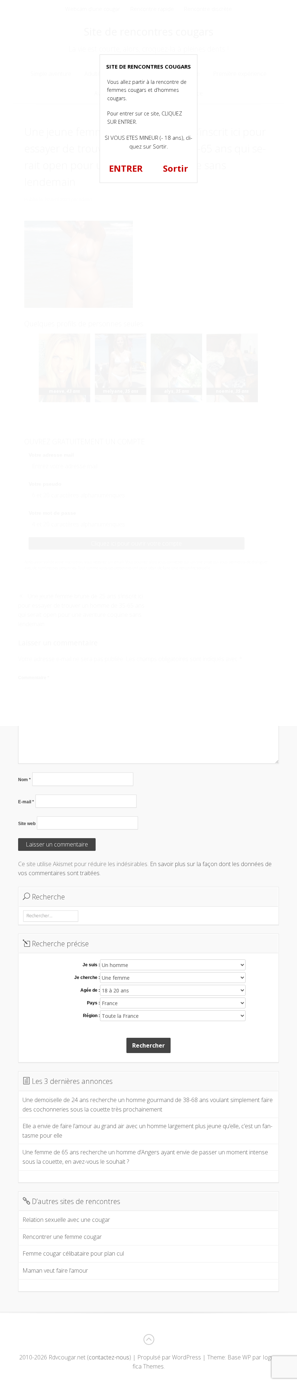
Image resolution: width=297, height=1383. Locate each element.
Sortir (175, 168)
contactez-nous (109, 1357)
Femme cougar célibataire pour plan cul (73, 1253)
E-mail (26, 801)
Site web (26, 823)
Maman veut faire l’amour (55, 1270)
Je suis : (91, 964)
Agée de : (90, 990)
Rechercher (148, 1045)
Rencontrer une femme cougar (62, 1237)
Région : (91, 1015)
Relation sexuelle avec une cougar (66, 1220)
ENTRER (126, 168)
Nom (24, 779)
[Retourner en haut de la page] (148, 1339)
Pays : (93, 1002)
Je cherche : (87, 977)
